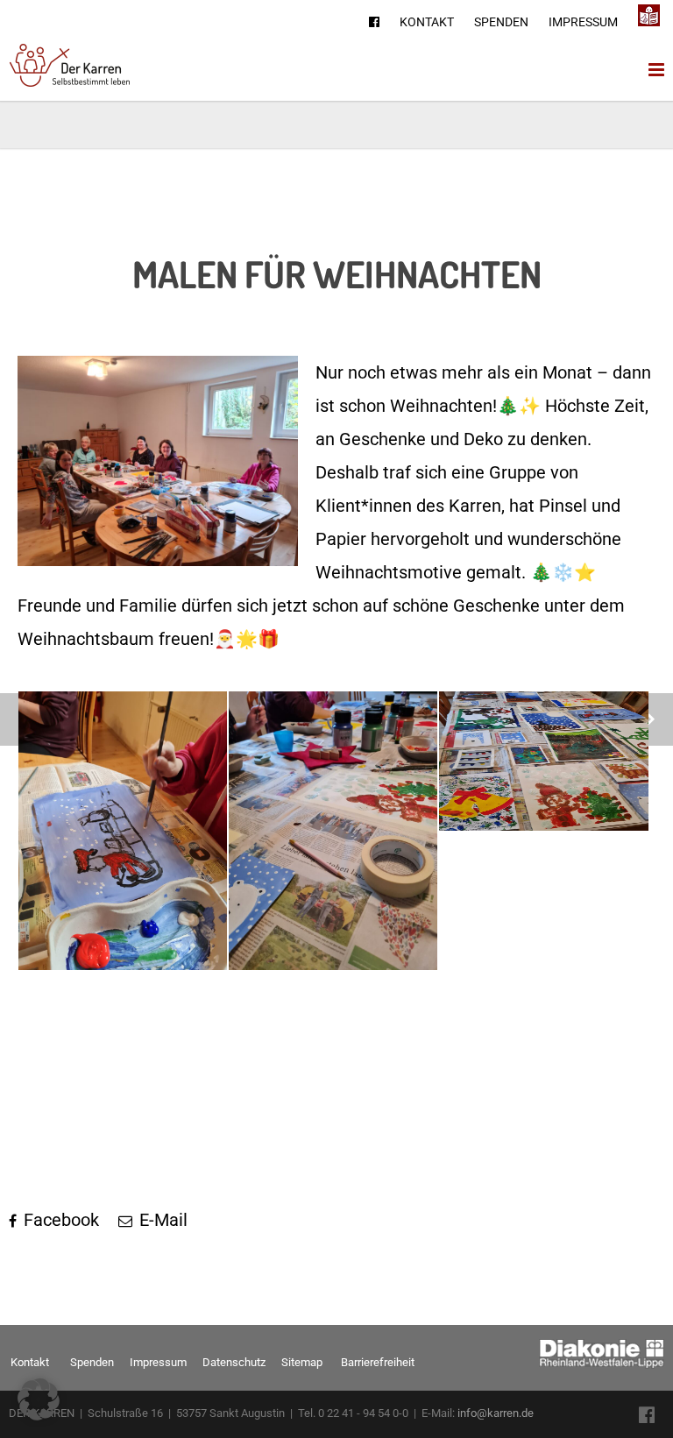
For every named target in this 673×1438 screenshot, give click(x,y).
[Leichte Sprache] (649, 16)
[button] (38, 1399)
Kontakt (427, 22)
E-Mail (161, 1219)
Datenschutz (234, 1362)
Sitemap (301, 1362)
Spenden (501, 22)
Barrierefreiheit (377, 1362)
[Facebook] (374, 22)
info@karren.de (495, 1413)
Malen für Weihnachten (337, 274)
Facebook (59, 1219)
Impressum (583, 22)
